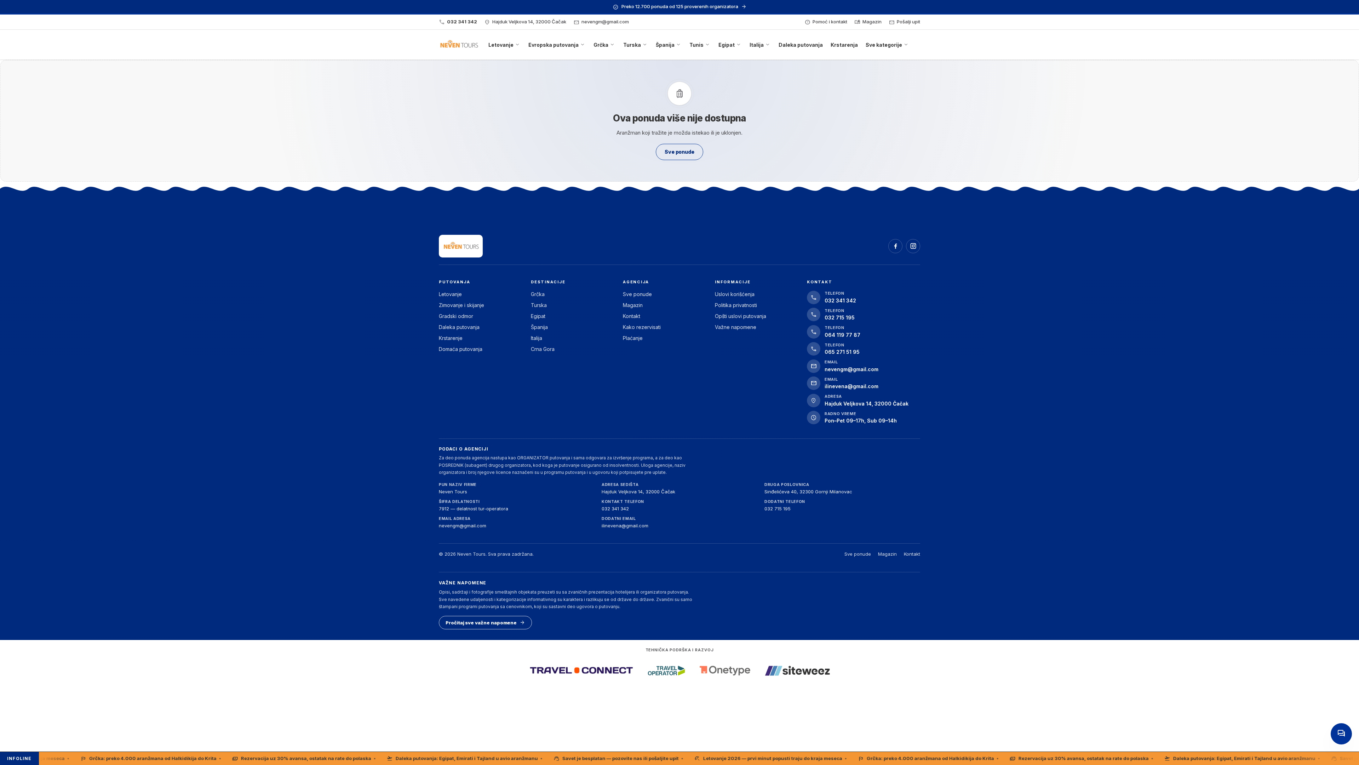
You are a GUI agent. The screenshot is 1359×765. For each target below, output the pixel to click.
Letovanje (450, 294)
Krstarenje (451, 338)
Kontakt (631, 316)
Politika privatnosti (736, 305)
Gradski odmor (456, 316)
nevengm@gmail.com (462, 525)
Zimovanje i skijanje (461, 305)
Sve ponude (637, 294)
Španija (539, 327)
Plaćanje (633, 338)
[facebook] (895, 246)
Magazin (633, 305)
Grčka (538, 294)
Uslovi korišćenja (735, 294)
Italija (536, 338)
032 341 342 (615, 508)
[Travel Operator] (666, 670)
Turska (539, 305)
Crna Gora (543, 349)
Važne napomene (735, 327)
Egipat (538, 316)
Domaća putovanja (460, 349)
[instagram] (913, 246)
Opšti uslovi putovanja (740, 316)
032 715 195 (777, 508)
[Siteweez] (797, 670)
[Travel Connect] (581, 670)
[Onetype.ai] (725, 670)
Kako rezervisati (642, 327)
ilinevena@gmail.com (625, 525)
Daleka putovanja (459, 327)
